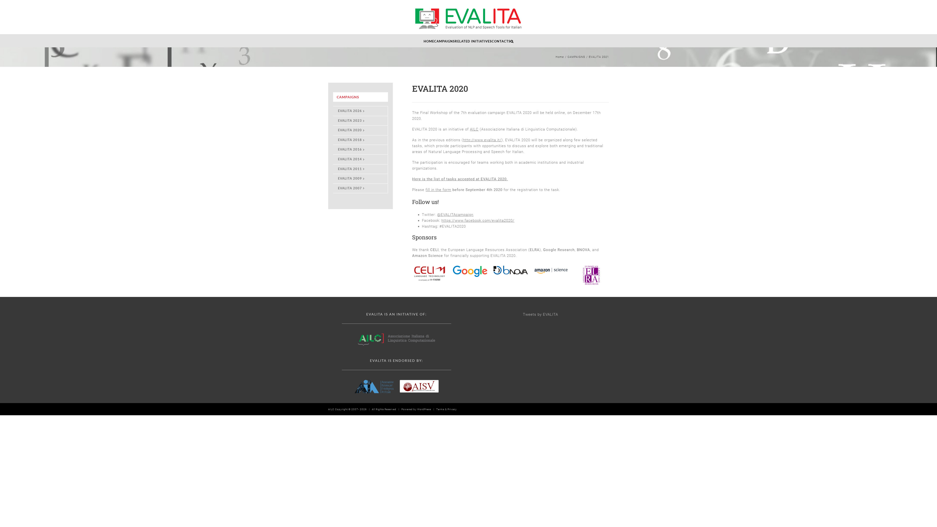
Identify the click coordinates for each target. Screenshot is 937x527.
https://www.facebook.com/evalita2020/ (477, 220)
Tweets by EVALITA (540, 314)
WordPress (424, 409)
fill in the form (438, 190)
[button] (512, 40)
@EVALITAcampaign (455, 215)
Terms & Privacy (446, 409)
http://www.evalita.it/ (482, 140)
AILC (474, 129)
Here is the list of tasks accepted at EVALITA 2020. (460, 179)
